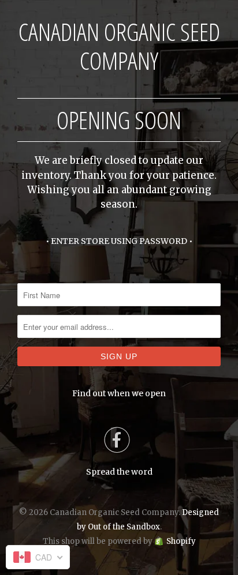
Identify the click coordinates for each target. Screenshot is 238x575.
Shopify (181, 541)
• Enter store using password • (119, 241)
